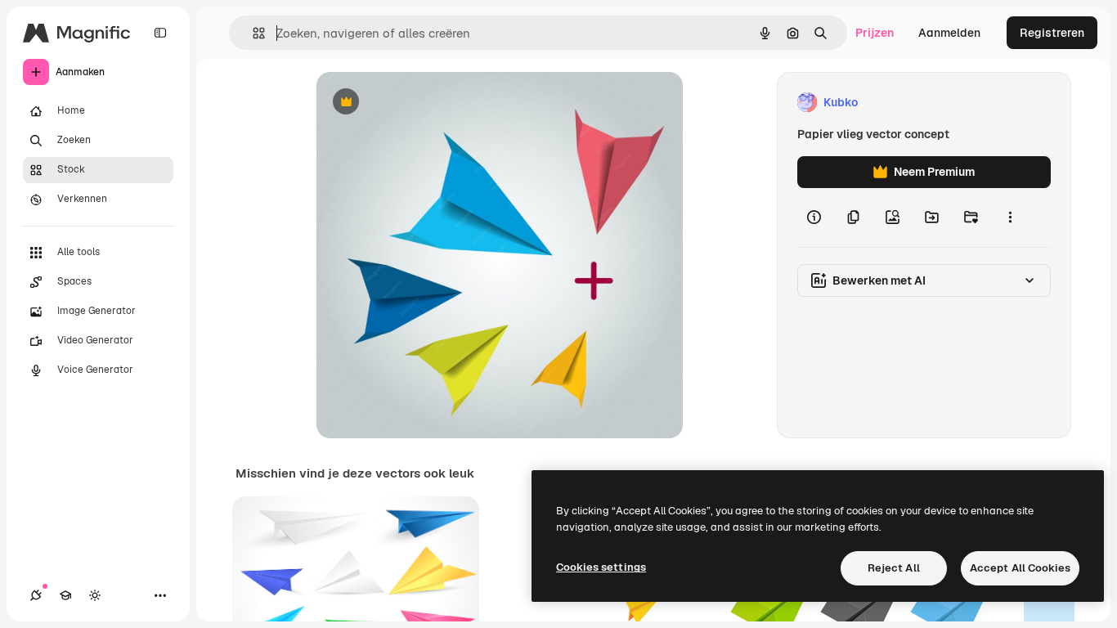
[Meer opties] (1010, 217)
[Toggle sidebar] (160, 33)
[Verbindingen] (36, 595)
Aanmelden (949, 32)
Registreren (1052, 32)
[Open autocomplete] (252, 33)
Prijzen (874, 32)
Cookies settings (601, 567)
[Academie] (65, 595)
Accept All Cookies (1020, 568)
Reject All (894, 568)
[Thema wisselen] (95, 595)
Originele (424, 102)
